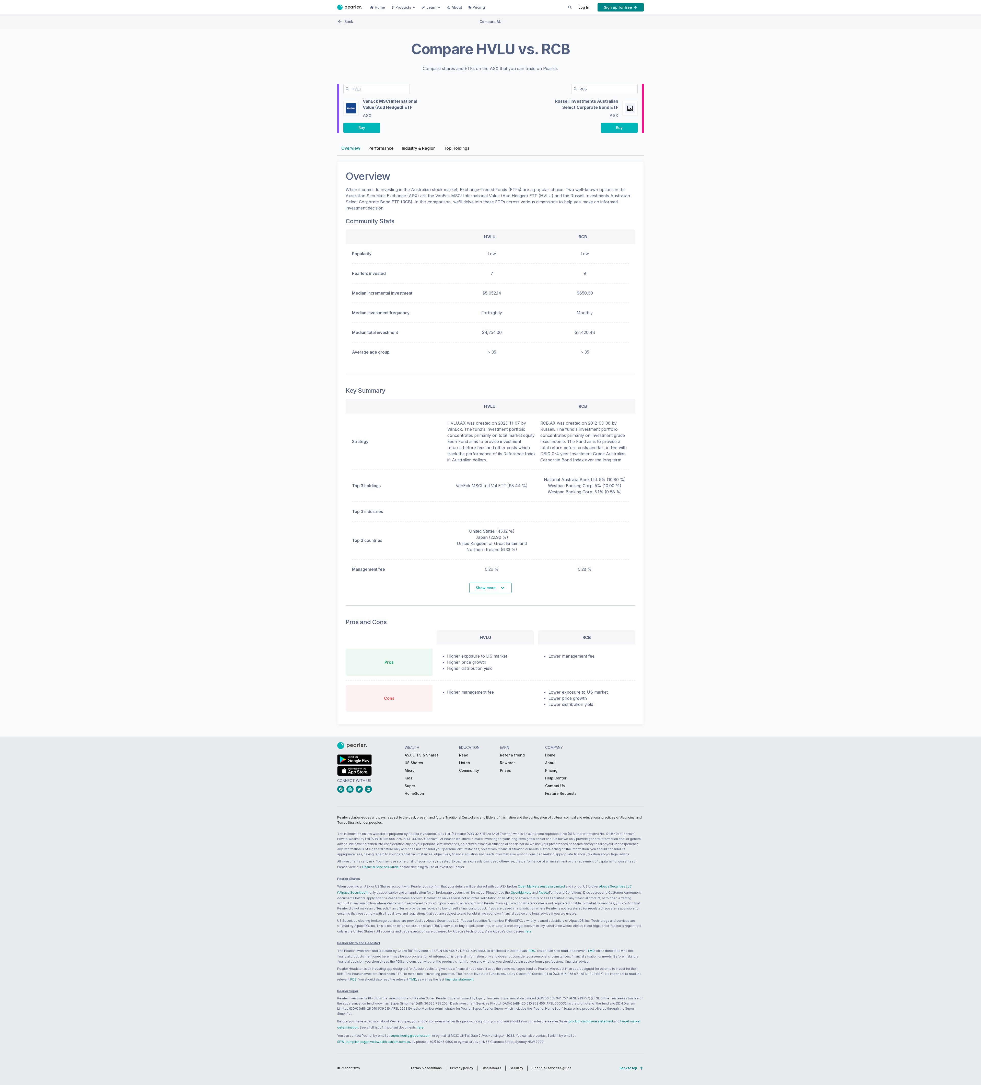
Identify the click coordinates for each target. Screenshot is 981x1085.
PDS (532, 951)
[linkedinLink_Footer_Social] (369, 789)
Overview (350, 148)
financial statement (459, 979)
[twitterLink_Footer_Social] (360, 789)
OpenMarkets (521, 892)
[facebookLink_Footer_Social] (341, 789)
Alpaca (543, 892)
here (528, 931)
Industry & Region (419, 148)
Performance (381, 148)
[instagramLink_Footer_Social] (351, 789)
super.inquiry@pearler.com (410, 1035)
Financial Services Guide (380, 867)
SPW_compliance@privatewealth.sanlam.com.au (373, 1042)
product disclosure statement (591, 1021)
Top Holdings (456, 148)
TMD (591, 951)
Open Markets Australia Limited (541, 886)
